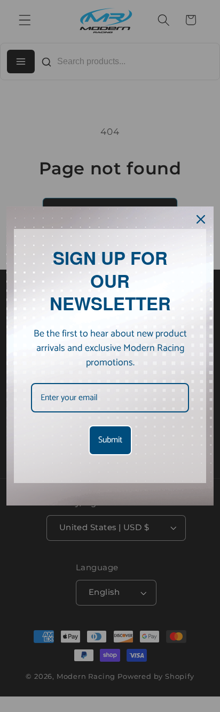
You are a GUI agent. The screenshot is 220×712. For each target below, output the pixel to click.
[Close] (201, 219)
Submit (110, 440)
